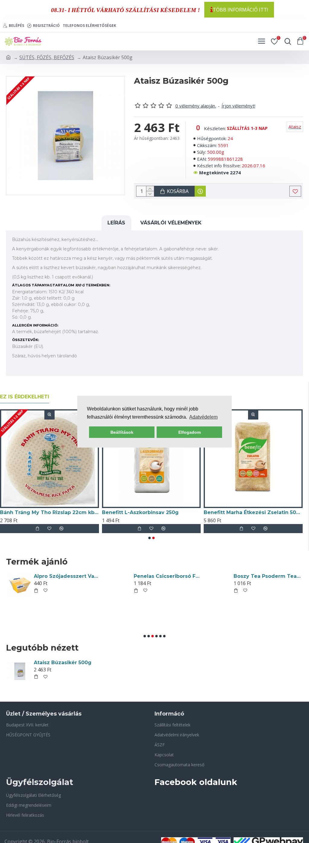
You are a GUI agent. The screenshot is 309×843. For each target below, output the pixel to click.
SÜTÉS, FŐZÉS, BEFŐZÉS (46, 57)
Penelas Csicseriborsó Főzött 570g (167, 576)
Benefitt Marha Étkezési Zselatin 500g (253, 512)
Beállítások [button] (121, 432)
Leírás (116, 223)
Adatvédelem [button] (203, 417)
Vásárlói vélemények (171, 223)
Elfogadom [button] (189, 432)
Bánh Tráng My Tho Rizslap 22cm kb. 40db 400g (49, 512)
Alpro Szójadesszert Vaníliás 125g (67, 576)
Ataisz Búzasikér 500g (62, 662)
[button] (149, 538)
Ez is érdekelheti (24, 397)
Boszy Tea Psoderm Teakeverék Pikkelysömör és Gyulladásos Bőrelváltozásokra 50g (267, 576)
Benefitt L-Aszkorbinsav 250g (140, 512)
